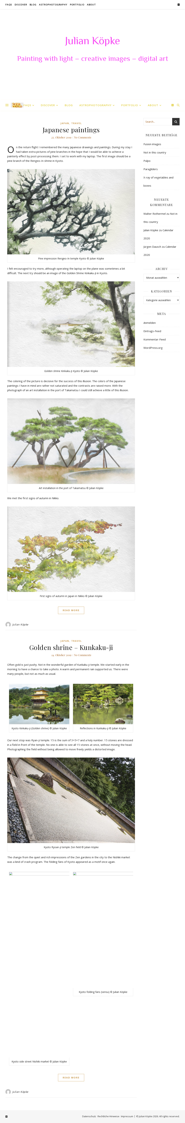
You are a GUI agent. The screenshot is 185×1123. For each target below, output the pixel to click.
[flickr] (179, 4)
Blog (33, 4)
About (91, 4)
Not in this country (154, 152)
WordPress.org (153, 348)
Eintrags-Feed (152, 331)
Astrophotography (53, 4)
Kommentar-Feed (154, 339)
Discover (21, 4)
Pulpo (146, 161)
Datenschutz (89, 1116)
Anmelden (149, 323)
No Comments (82, 137)
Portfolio (77, 4)
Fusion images (152, 144)
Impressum (127, 1116)
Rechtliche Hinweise (108, 1116)
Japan (65, 123)
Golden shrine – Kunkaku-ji (71, 647)
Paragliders (150, 169)
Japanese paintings (71, 129)
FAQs (8, 4)
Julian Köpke (92, 41)
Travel (76, 123)
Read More (71, 610)
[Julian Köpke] (17, 105)
